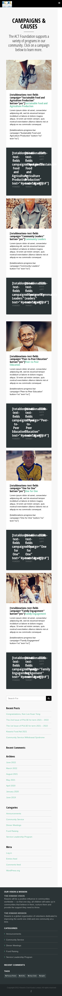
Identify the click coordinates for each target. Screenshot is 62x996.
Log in (9, 853)
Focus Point (11, 976)
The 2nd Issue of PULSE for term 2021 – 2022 (27, 720)
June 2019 (11, 797)
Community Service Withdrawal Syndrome (25, 737)
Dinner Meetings (13, 825)
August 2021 (12, 774)
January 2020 (12, 791)
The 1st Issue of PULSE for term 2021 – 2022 (27, 726)
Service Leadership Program (19, 837)
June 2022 (11, 762)
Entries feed (11, 859)
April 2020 (10, 786)
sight (43, 976)
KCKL (23, 976)
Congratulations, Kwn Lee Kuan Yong (23, 714)
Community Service (15, 819)
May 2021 (10, 780)
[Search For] (48, 698)
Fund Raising (12, 831)
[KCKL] (7, 3)
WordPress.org (13, 870)
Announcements (13, 813)
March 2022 (11, 768)
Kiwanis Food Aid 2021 (16, 731)
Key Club (33, 976)
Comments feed (13, 864)
